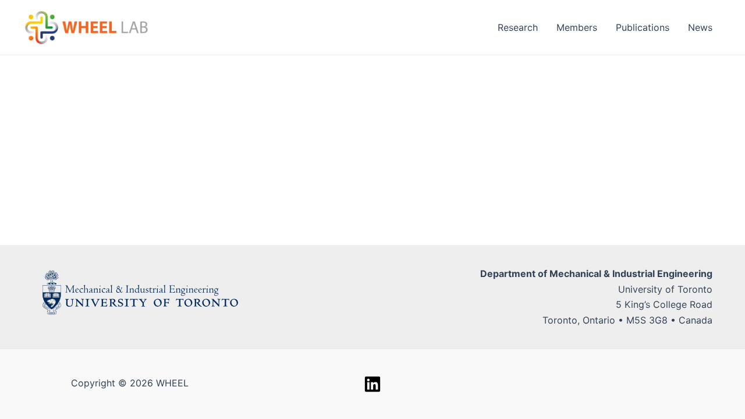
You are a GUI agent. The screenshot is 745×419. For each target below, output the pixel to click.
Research (518, 27)
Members (576, 27)
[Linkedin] (372, 384)
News (700, 27)
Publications (642, 27)
